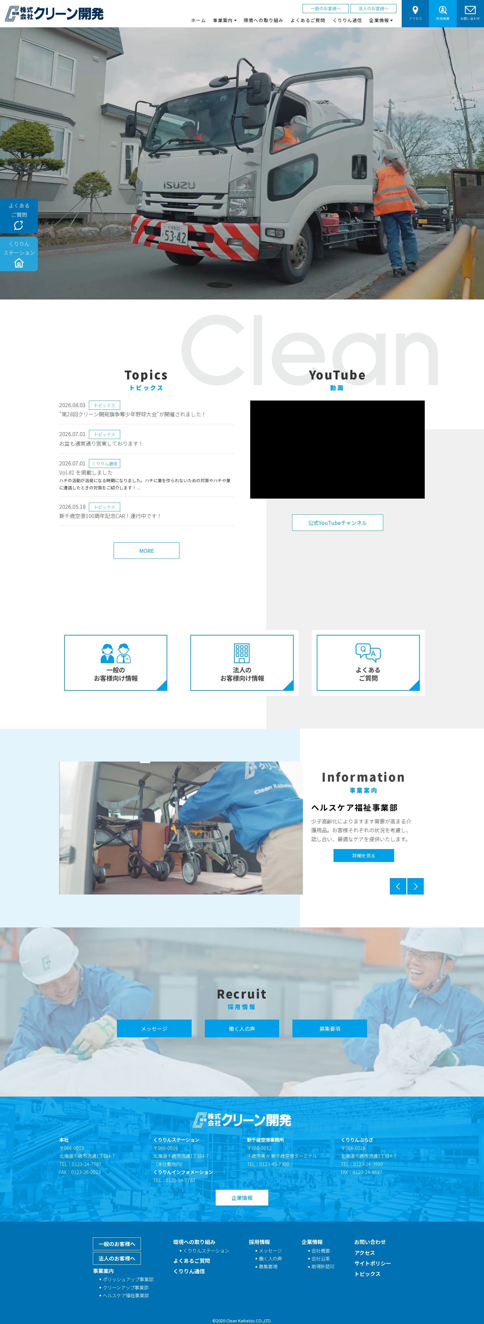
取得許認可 (323, 1266)
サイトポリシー (372, 1263)
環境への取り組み (263, 20)
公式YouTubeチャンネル (337, 523)
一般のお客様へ (326, 8)
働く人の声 (242, 1028)
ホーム (198, 20)
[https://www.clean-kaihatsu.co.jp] (54, 13)
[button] (398, 886)
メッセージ (154, 1028)
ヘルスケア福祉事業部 (126, 1295)
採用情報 (259, 1242)
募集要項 (329, 1028)
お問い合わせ (470, 18)
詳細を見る (364, 856)
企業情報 (242, 1198)
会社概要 (320, 1250)
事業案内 (103, 1271)
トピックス (367, 1274)
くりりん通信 (348, 20)
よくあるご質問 (307, 20)
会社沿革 (320, 1258)
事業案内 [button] (223, 20)
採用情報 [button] (442, 18)
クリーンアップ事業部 (125, 1287)
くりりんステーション (206, 1250)
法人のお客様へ (374, 8)
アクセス (415, 18)
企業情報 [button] (379, 20)
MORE (146, 551)
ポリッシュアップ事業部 (128, 1279)
